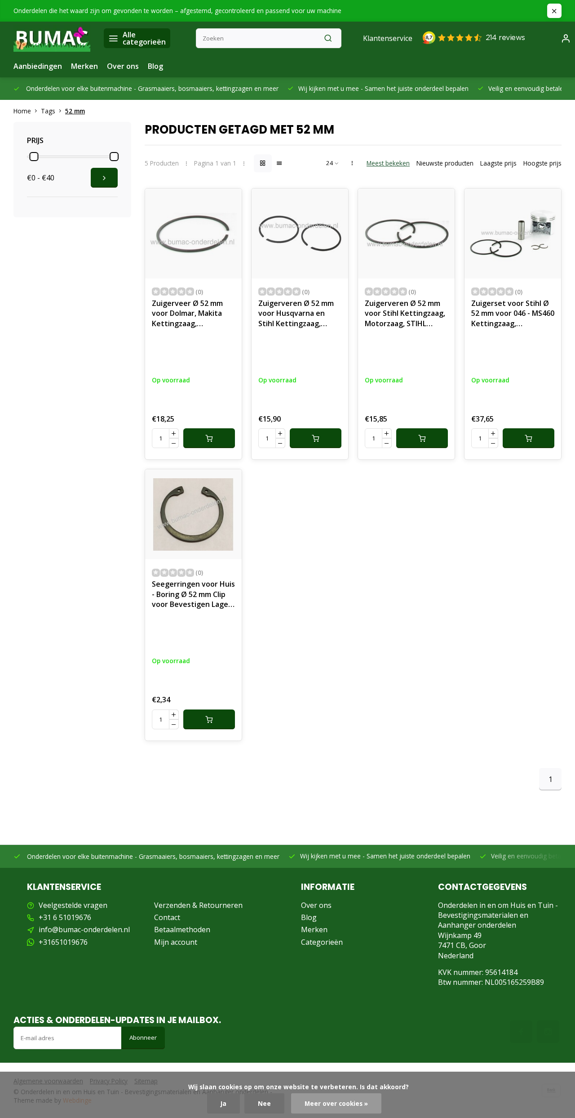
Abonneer (143, 1037)
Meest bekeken (388, 163)
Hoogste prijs (542, 163)
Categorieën (322, 942)
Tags (48, 111)
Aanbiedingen (37, 66)
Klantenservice (387, 38)
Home (22, 111)
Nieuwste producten (444, 163)
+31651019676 (63, 942)
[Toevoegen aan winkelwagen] (209, 438)
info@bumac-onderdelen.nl (84, 929)
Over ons (123, 66)
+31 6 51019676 (65, 917)
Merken (84, 66)
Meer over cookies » (336, 1103)
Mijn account (175, 942)
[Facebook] (521, 1031)
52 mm (75, 111)
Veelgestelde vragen (73, 905)
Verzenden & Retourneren (198, 905)
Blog (155, 66)
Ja (223, 1103)
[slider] (33, 156)
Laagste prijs (498, 163)
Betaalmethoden (182, 929)
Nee (264, 1103)
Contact (167, 917)
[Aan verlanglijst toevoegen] (228, 202)
